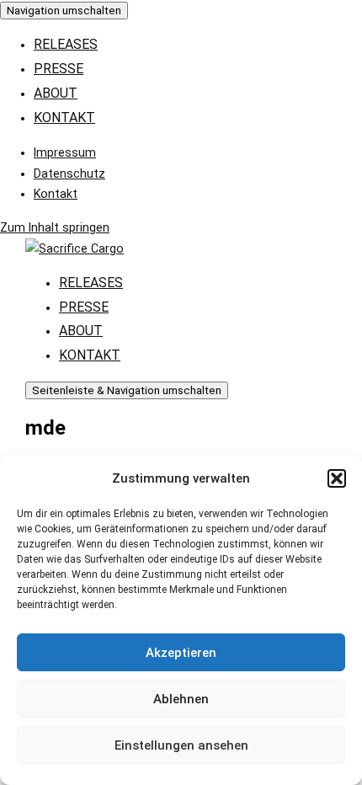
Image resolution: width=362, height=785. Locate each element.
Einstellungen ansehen (181, 745)
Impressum (65, 152)
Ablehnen (181, 699)
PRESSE (58, 69)
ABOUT (55, 93)
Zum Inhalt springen (54, 227)
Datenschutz (69, 173)
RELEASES (66, 44)
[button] (336, 478)
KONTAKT (64, 117)
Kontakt (55, 193)
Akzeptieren (181, 652)
